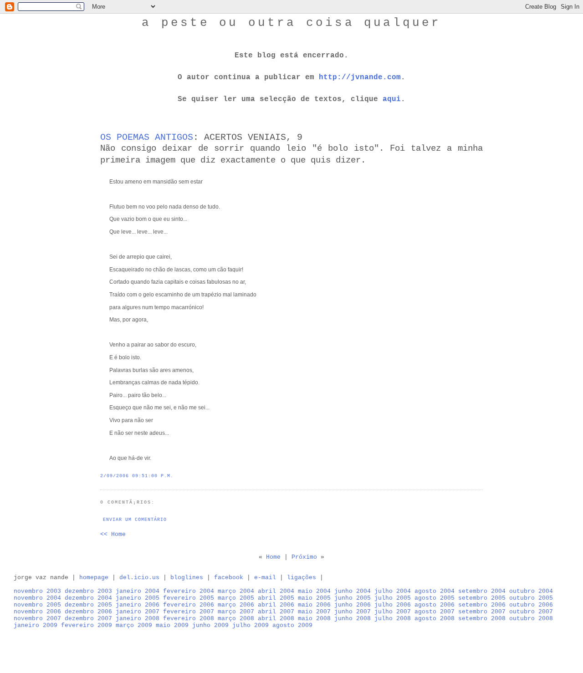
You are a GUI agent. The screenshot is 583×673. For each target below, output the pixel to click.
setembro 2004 (482, 591)
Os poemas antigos (146, 137)
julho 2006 (392, 605)
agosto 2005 (434, 598)
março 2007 (236, 611)
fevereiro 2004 (188, 591)
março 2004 (236, 591)
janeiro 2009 (35, 625)
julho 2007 (392, 611)
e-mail (265, 577)
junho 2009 (210, 625)
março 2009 (134, 625)
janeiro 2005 (137, 598)
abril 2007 (276, 611)
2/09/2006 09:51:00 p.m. (137, 476)
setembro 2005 (482, 598)
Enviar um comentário (135, 519)
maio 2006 (314, 605)
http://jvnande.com (360, 77)
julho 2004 (392, 591)
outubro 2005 (531, 598)
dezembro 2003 (88, 591)
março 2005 (236, 598)
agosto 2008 (434, 618)
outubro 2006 (531, 605)
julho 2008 (392, 618)
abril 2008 (276, 618)
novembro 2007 (37, 618)
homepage (93, 577)
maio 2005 (314, 598)
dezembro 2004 (88, 598)
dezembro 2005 (88, 605)
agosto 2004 (434, 591)
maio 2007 (314, 611)
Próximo (304, 557)
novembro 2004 (37, 598)
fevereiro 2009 (86, 625)
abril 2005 (276, 598)
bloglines (186, 577)
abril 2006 (276, 605)
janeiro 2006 (137, 605)
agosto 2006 (434, 605)
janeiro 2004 (137, 591)
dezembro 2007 (88, 618)
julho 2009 (250, 625)
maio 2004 (314, 591)
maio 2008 (314, 618)
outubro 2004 (531, 591)
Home (273, 557)
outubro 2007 (531, 611)
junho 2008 (352, 618)
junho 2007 (352, 611)
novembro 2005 (37, 605)
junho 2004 (352, 591)
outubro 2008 (531, 618)
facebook (228, 577)
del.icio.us (139, 577)
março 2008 (236, 618)
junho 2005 (352, 598)
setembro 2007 (482, 611)
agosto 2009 (292, 625)
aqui (392, 99)
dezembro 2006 (88, 611)
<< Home (113, 534)
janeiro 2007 (137, 611)
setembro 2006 (482, 605)
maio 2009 (172, 625)
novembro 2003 (37, 591)
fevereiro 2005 (188, 598)
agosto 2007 (434, 611)
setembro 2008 (482, 618)
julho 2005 (392, 598)
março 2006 (236, 605)
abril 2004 (276, 591)
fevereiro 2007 (188, 611)
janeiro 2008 (137, 618)
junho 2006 (352, 605)
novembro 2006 (37, 611)
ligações (301, 577)
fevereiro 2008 (188, 618)
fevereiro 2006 (188, 605)
